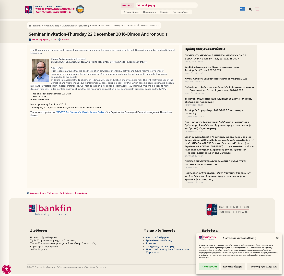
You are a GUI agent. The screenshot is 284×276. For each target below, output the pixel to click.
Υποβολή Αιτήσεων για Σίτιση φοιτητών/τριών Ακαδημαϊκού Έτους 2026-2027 (212, 69)
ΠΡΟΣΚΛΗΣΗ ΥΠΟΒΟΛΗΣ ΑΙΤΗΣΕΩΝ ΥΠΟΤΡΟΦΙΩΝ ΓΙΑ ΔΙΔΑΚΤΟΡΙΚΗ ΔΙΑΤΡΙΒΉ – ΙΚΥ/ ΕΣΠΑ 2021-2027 (215, 57)
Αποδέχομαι (209, 266)
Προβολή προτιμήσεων (263, 266)
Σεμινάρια (81, 193)
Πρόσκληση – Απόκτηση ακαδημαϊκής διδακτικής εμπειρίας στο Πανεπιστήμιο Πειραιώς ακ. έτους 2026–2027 (219, 89)
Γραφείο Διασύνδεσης (159, 240)
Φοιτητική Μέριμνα (157, 237)
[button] (277, 238)
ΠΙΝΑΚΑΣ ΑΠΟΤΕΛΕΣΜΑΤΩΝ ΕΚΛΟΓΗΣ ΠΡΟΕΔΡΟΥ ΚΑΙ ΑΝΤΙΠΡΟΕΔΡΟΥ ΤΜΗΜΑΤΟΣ (215, 163)
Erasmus (151, 243)
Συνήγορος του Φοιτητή (160, 246)
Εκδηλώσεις (67, 193)
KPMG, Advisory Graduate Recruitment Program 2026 (216, 78)
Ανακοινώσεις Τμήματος (44, 193)
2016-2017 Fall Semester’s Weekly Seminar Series (80, 112)
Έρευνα (164, 12)
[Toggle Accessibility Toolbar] (6, 269)
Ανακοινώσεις (131, 12)
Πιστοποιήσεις (181, 12)
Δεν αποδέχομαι (233, 266)
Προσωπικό (149, 12)
